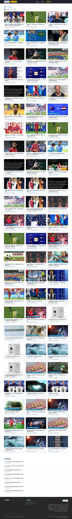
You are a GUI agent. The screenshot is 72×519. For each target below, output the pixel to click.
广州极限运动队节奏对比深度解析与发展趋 (14, 474)
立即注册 (14, 1)
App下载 (5, 516)
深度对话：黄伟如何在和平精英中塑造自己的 (15, 478)
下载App (37, 1)
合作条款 (17, 516)
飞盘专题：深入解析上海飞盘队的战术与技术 (15, 465)
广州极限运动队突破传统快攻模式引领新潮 (14, 461)
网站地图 (21, 516)
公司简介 (42, 1)
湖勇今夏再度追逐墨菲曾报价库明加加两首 (14, 490)
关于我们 (9, 516)
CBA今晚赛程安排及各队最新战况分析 (13, 470)
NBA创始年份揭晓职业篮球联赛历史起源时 (14, 486)
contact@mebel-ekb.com (31, 503)
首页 (6, 6)
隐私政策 (13, 516)
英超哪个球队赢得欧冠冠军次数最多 (13, 482)
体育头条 (48, 1)
